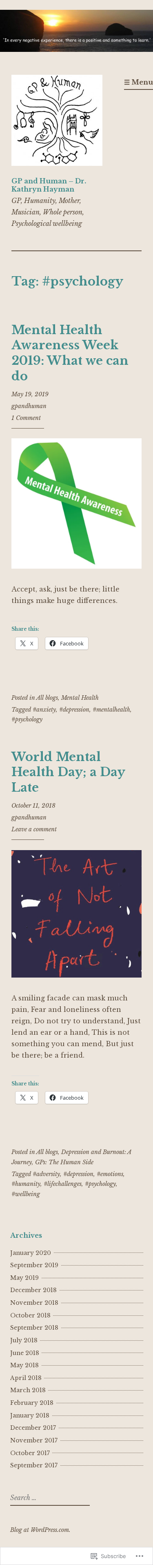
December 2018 (33, 1290)
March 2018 (28, 1390)
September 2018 (34, 1327)
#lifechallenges (63, 1184)
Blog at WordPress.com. (40, 1530)
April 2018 (26, 1378)
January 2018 (29, 1415)
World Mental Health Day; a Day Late (68, 772)
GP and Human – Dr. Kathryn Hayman (48, 185)
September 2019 (34, 1265)
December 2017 (33, 1427)
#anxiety (44, 709)
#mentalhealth (111, 709)
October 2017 (30, 1453)
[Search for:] (49, 1498)
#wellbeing (25, 1194)
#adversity (46, 1174)
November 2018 (34, 1302)
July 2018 (24, 1340)
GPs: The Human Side (64, 1162)
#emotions (110, 1174)
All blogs (47, 697)
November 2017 (34, 1440)
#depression (74, 709)
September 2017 (34, 1465)
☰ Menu (138, 82)
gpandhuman (29, 406)
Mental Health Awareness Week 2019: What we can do (70, 353)
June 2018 (24, 1353)
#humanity (25, 1184)
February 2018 (31, 1402)
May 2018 (24, 1365)
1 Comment (26, 418)
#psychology (26, 719)
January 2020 (30, 1253)
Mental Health (80, 697)
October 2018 (30, 1315)
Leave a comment (34, 829)
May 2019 (24, 1277)
